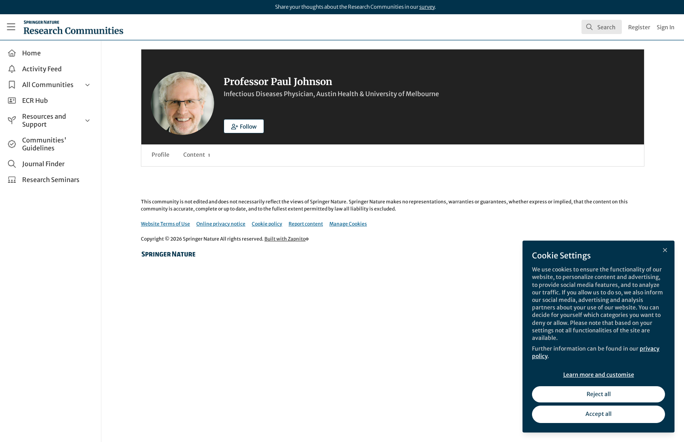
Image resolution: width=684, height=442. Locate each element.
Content (196, 154)
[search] (601, 27)
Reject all (599, 394)
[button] (244, 126)
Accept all (598, 413)
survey (427, 7)
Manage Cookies (348, 224)
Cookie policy (267, 224)
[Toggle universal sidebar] (11, 27)
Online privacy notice (220, 224)
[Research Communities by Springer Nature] (168, 254)
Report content (306, 224)
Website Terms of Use (165, 224)
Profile (160, 154)
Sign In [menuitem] (665, 27)
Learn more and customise (598, 374)
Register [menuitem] (639, 27)
